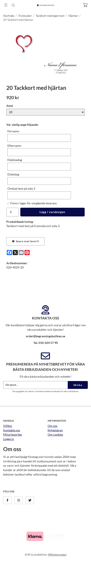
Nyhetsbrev (55, 430)
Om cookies (55, 434)
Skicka (77, 385)
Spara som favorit (27, 241)
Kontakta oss (11, 430)
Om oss (52, 426)
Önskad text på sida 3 (21, 188)
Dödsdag (13, 174)
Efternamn (14, 145)
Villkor (7, 426)
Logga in (8, 439)
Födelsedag (14, 160)
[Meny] (6, 5)
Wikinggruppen (57, 554)
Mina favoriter (12, 434)
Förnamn (13, 131)
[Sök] (13, 5)
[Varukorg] (85, 5)
